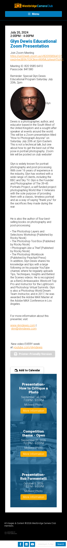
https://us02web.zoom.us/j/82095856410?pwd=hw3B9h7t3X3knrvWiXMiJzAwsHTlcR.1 (37, 57)
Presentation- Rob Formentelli (33, 477)
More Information (33, 410)
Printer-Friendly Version (35, 354)
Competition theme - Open (33, 433)
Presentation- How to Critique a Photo (33, 388)
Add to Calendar (29, 370)
